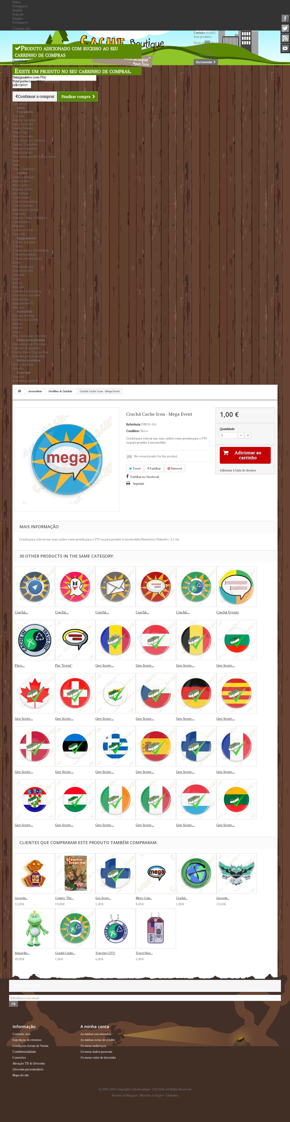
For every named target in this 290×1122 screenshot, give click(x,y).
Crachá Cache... (65, 953)
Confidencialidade (24, 1052)
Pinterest (176, 468)
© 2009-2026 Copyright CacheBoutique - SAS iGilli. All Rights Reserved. (145, 1089)
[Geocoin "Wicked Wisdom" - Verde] (236, 873)
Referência (133, 424)
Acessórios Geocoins (26, 295)
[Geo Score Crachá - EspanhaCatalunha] (236, 693)
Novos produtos (28, 360)
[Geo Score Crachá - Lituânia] (236, 799)
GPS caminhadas (23, 267)
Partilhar (155, 468)
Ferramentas (20, 299)
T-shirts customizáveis (27, 258)
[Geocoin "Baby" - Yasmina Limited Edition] (35, 873)
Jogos (16, 332)
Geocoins (18, 116)
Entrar (16, 2)
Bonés (16, 262)
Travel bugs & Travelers (28, 140)
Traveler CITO (105, 953)
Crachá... (21, 612)
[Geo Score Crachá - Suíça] (75, 693)
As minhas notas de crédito (97, 1040)
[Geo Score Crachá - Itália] (156, 799)
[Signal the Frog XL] (35, 928)
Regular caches (22, 189)
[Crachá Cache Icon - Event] (156, 587)
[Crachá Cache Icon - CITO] (196, 587)
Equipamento (26, 238)
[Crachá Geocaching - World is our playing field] (196, 873)
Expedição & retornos (27, 1040)
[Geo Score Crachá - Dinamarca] (35, 746)
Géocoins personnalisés (28, 1069)
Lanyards (18, 275)
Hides (16, 165)
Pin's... (20, 665)
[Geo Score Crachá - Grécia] (115, 746)
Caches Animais (22, 205)
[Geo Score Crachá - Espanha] (156, 746)
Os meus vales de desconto (98, 1057)
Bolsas (17, 283)
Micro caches (20, 185)
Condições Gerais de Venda (30, 1046)
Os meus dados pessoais (96, 1052)
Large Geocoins (22, 124)
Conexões (19, 1057)
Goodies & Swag (23, 315)
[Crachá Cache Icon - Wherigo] (35, 587)
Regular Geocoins (24, 120)
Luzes (16, 279)
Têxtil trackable (22, 152)
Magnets (18, 226)
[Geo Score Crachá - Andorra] (115, 640)
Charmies (172, 1095)
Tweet (136, 468)
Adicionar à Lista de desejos (238, 470)
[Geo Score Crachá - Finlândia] (196, 746)
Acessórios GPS (22, 271)
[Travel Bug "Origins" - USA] (156, 928)
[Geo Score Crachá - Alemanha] (196, 693)
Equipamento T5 (23, 303)
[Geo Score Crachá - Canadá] (35, 693)
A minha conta (94, 1026)
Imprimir (138, 484)
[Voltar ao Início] (19, 391)
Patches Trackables (25, 144)
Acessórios (25, 311)
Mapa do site (20, 1075)
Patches (17, 328)
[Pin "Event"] (75, 640)
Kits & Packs (20, 193)
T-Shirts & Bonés (23, 242)
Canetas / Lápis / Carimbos (29, 218)
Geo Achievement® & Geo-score (34, 157)
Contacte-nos (21, 28)
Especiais (23, 372)
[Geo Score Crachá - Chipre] (115, 693)
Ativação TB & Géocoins (28, 1063)
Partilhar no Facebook (144, 477)
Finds (15, 161)
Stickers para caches (25, 210)
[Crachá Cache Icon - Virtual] (75, 587)
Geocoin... (21, 898)
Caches (22, 173)
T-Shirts (17, 246)
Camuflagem (20, 222)
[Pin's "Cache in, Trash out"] (35, 640)
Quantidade (227, 429)
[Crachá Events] (236, 587)
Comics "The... (64, 898)
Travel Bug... (144, 953)
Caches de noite (22, 230)
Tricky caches (21, 197)
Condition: (133, 431)
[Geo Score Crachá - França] (236, 746)
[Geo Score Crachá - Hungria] (35, 799)
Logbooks (19, 214)
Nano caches (20, 181)
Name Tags (20, 132)
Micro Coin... (144, 898)
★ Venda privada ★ (25, 381)
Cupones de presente (26, 348)
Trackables (25, 112)
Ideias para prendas (31, 340)
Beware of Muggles (125, 1095)
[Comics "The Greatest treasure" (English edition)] (75, 873)
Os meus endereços (93, 1046)
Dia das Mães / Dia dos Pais (30, 352)
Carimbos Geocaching (26, 291)
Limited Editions (22, 128)
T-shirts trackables (24, 254)
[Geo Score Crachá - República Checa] (156, 693)
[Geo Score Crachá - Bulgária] (236, 640)
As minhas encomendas (95, 1034)
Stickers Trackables (25, 148)
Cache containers (23, 177)
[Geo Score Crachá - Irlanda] (115, 799)
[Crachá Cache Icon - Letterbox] (115, 587)
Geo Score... (104, 665)
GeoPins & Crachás (25, 320)
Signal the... (22, 953)
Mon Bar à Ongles (152, 1095)
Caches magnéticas (25, 201)
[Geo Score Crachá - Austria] (156, 640)
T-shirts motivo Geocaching (30, 250)
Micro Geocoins (22, 136)
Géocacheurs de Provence (29, 344)
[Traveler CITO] (115, 928)
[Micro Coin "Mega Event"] (156, 873)
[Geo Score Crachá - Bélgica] (196, 640)
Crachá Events (227, 612)
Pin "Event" (63, 665)
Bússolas (18, 287)
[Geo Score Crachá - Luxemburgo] (196, 799)
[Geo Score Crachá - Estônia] (75, 746)
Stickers (17, 324)
